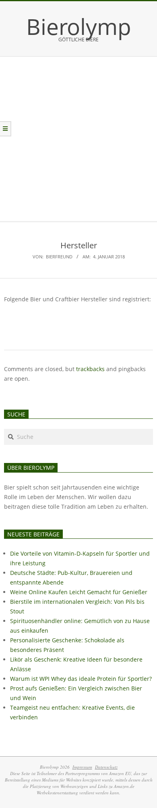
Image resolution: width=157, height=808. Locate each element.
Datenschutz (106, 767)
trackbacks (90, 369)
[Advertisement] (78, 139)
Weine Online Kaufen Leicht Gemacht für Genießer (78, 592)
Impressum (82, 767)
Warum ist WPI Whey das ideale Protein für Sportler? (81, 678)
